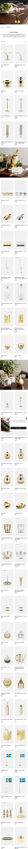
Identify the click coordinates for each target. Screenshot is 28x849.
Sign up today (18, 428)
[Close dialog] (26, 418)
